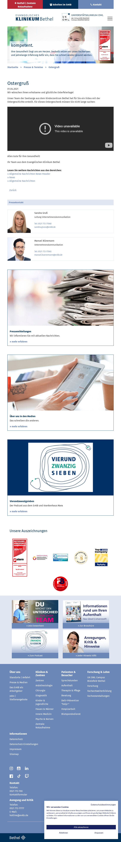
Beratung (66, 695)
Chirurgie (40, 690)
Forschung (92, 686)
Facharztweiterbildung (99, 691)
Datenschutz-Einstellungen (24, 744)
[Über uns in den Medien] (60, 382)
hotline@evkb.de (19, 815)
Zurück (12, 190)
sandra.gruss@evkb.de (45, 227)
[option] (60, 45)
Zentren (40, 680)
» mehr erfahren (18, 341)
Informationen (18, 733)
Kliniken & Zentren (42, 673)
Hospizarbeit (68, 709)
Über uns (15, 672)
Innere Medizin (43, 714)
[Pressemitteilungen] (60, 297)
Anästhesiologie (44, 685)
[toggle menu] (110, 18)
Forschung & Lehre (98, 672)
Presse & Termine (33, 67)
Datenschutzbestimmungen (103, 804)
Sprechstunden (69, 680)
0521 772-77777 (17, 808)
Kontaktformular (18, 794)
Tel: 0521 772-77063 (42, 251)
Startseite (12, 67)
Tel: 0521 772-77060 (42, 223)
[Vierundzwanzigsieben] (60, 467)
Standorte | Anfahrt (20, 677)
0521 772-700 (16, 791)
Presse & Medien (18, 682)
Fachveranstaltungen (98, 696)
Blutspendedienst (71, 714)
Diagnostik (41, 695)
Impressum (16, 749)
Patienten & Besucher (68, 673)
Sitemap (14, 754)
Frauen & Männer (45, 709)
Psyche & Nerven (44, 719)
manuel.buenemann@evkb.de (48, 255)
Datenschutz (16, 739)
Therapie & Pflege (70, 690)
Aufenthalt (67, 685)
